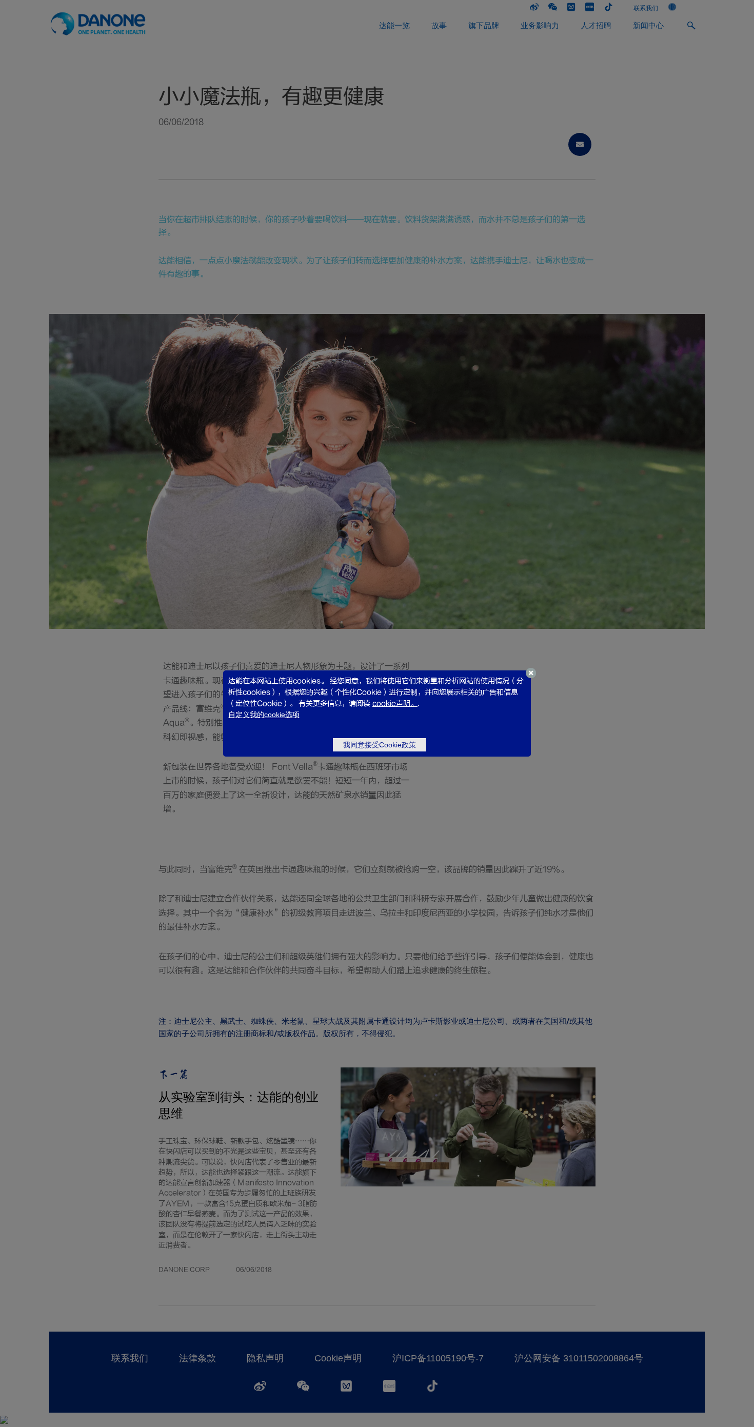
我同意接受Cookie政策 (379, 745)
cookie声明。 (395, 703)
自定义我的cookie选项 (264, 714)
